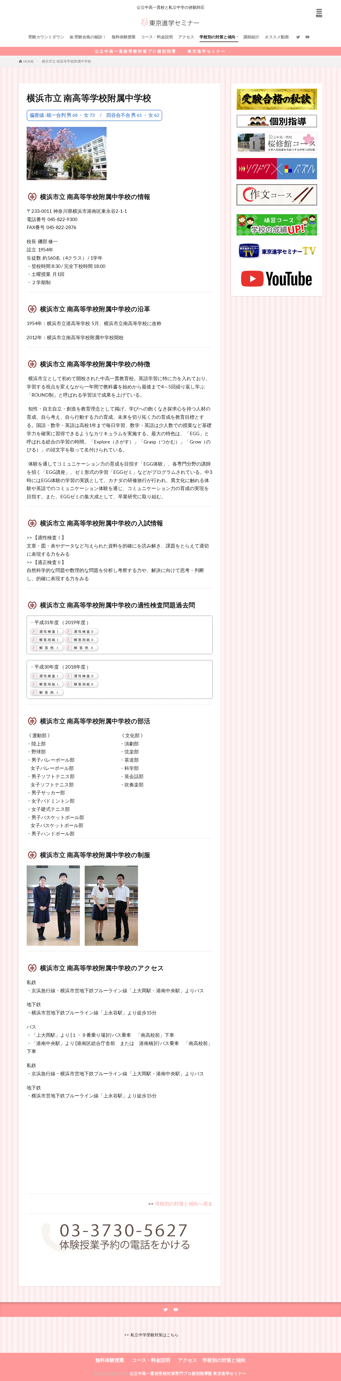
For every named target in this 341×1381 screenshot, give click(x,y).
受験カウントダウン (46, 36)
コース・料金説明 (157, 36)
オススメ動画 (277, 36)
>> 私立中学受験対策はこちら (150, 1334)
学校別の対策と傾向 (218, 36)
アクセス (186, 36)
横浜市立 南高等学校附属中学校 (66, 61)
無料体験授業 (124, 36)
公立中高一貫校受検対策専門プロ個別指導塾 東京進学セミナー (188, 1373)
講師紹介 (251, 36)
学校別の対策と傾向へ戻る (184, 1203)
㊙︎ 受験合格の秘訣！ (88, 36)
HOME (28, 61)
